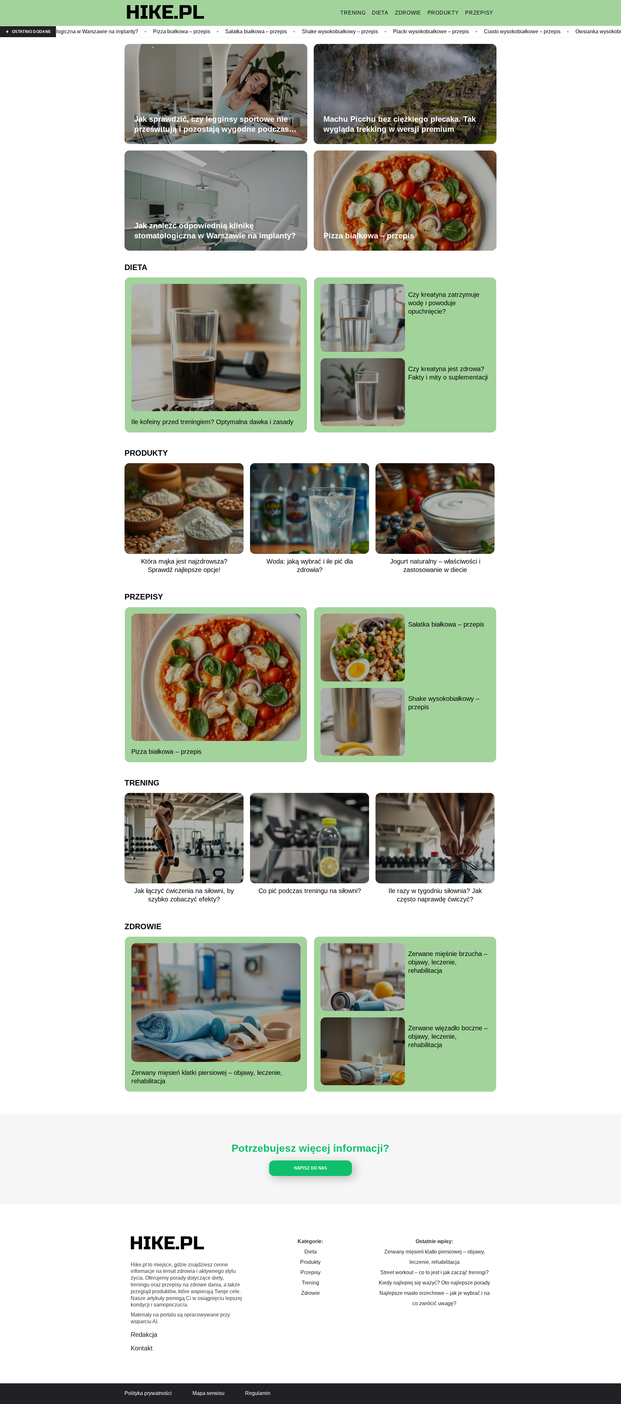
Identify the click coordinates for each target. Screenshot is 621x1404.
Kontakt (142, 1348)
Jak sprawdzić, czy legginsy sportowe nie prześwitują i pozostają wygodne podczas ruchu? (211, 124)
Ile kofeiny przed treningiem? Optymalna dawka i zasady (212, 421)
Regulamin (257, 1393)
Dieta (380, 13)
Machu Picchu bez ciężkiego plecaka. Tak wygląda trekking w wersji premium (399, 124)
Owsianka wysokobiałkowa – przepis (538, 31)
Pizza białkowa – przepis (102, 31)
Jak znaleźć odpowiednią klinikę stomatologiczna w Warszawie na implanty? (215, 230)
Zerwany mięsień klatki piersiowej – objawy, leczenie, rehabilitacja (206, 1077)
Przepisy (479, 13)
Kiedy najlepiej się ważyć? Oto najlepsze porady (434, 1282)
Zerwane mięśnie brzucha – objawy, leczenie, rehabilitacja (447, 962)
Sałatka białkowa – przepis (176, 31)
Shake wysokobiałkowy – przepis (260, 31)
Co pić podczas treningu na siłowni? (309, 890)
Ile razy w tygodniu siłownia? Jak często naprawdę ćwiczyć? (435, 895)
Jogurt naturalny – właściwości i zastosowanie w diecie (435, 565)
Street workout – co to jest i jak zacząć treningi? (434, 1272)
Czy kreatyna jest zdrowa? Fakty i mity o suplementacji (448, 373)
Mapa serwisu (208, 1393)
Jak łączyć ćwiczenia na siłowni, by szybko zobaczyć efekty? (184, 895)
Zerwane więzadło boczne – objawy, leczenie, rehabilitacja (448, 1036)
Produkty (443, 13)
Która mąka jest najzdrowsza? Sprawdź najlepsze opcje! (184, 565)
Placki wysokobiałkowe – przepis (351, 31)
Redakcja (144, 1334)
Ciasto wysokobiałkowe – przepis (442, 31)
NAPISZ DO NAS (310, 1168)
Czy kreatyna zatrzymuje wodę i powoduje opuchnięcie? (443, 303)
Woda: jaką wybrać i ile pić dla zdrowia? (310, 565)
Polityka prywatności (148, 1393)
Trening (352, 13)
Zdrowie (408, 13)
